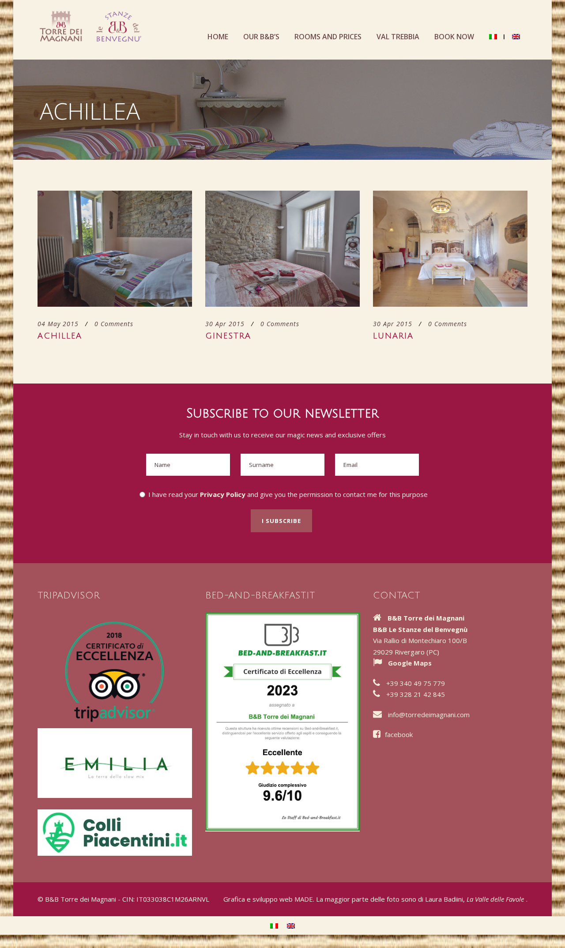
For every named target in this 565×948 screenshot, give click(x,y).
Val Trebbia (398, 36)
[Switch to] (493, 45)
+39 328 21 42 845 (415, 694)
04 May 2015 (58, 324)
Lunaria (393, 335)
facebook (399, 734)
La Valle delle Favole (495, 899)
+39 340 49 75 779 (415, 683)
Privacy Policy (222, 494)
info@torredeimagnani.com (429, 714)
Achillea (60, 335)
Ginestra (228, 335)
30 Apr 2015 (225, 324)
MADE (303, 899)
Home (217, 36)
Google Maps (410, 662)
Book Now (454, 36)
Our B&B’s (261, 36)
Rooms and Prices (328, 36)
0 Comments (113, 324)
